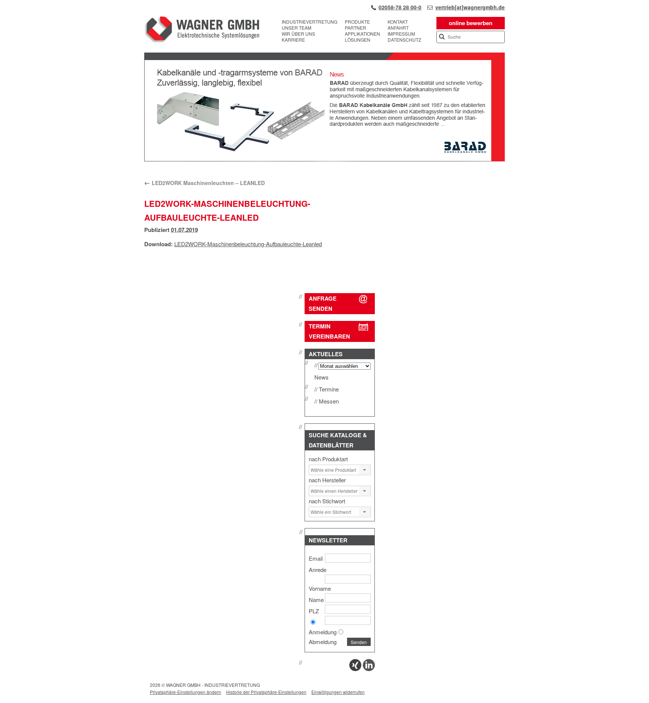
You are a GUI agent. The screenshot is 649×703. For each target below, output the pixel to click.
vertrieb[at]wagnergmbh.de (470, 7)
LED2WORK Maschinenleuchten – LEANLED (204, 183)
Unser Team (296, 28)
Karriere (293, 40)
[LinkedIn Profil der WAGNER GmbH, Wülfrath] (369, 669)
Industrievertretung (309, 22)
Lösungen (357, 40)
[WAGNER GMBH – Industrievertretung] (201, 31)
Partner (355, 28)
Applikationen (362, 34)
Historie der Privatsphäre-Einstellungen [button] (266, 692)
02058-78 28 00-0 (400, 7)
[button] (364, 469)
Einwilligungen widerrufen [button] (338, 692)
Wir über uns (298, 34)
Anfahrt (398, 28)
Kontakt (398, 22)
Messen (329, 401)
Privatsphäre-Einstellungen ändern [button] (185, 692)
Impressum (401, 34)
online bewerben (470, 23)
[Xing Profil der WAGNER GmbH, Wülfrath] (355, 669)
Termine (329, 389)
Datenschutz (404, 40)
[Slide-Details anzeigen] (324, 159)
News (321, 377)
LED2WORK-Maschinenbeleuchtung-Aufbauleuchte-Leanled (248, 244)
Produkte (357, 22)
